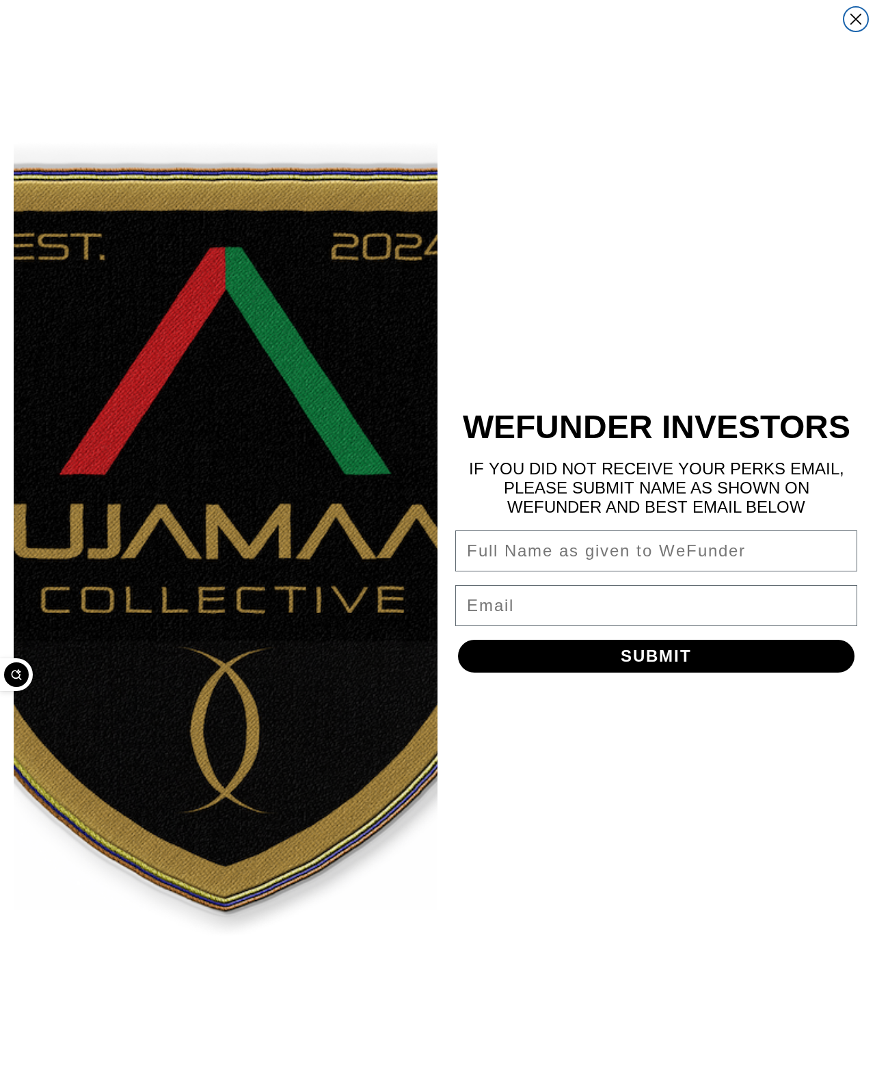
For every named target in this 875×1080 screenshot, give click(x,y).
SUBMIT (656, 656)
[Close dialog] (856, 19)
